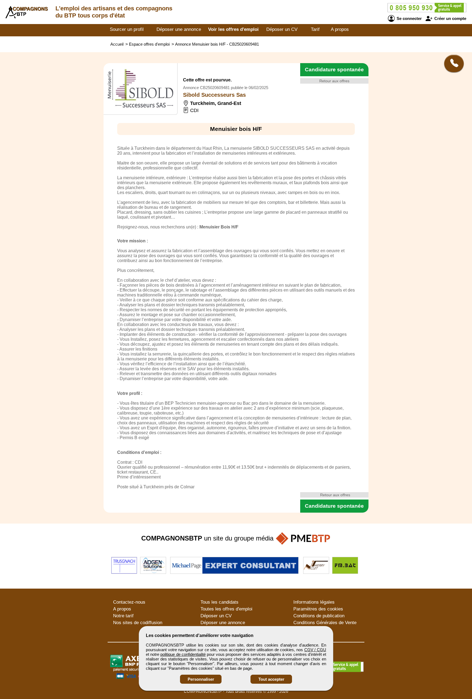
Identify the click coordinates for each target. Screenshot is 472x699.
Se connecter (409, 18)
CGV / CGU (315, 649)
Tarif (315, 29)
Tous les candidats (219, 602)
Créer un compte (449, 18)
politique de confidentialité (182, 654)
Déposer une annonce (179, 29)
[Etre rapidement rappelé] (452, 63)
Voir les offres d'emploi (233, 29)
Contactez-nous (129, 602)
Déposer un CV (281, 29)
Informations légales (314, 602)
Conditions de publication (318, 615)
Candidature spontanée (334, 69)
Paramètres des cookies (318, 609)
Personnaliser (201, 679)
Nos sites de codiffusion (137, 622)
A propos (340, 29)
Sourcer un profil (127, 29)
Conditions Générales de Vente (324, 622)
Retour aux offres (334, 81)
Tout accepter (271, 679)
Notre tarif (123, 615)
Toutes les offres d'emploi (226, 609)
